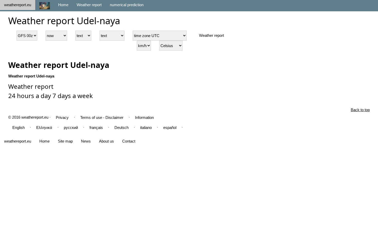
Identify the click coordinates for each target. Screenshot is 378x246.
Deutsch (121, 127)
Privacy (62, 117)
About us (106, 141)
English (18, 127)
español (169, 127)
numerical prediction (126, 5)
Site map (65, 141)
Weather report (89, 5)
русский (71, 127)
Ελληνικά (44, 127)
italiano (146, 127)
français (96, 127)
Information (144, 117)
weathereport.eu (17, 5)
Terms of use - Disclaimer (101, 117)
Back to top (360, 110)
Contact (128, 141)
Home (63, 5)
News (86, 141)
